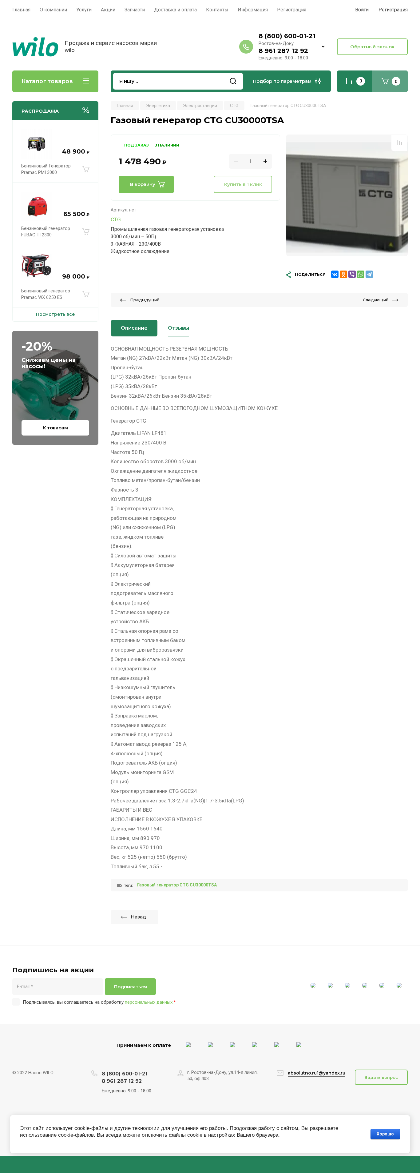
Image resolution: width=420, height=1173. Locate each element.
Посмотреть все (55, 314)
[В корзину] (85, 169)
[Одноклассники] (343, 274)
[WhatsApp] (360, 274)
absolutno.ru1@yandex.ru (316, 1073)
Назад (138, 917)
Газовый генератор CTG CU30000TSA (177, 884)
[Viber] (352, 274)
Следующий (375, 299)
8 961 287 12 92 (283, 50)
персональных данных (148, 1002)
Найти (233, 81)
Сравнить (399, 143)
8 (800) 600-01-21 (287, 36)
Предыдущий (144, 299)
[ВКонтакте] (335, 274)
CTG (116, 219)
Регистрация (393, 10)
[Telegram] (369, 274)
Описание (134, 328)
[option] (347, 195)
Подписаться (130, 987)
